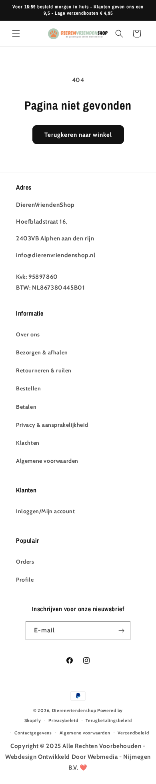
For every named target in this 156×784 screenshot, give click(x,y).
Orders (25, 561)
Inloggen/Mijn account (45, 511)
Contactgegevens (33, 733)
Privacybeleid (63, 720)
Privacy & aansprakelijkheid (52, 424)
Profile (25, 579)
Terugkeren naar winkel (78, 134)
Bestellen (28, 388)
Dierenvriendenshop (74, 710)
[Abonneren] (121, 630)
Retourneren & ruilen (44, 370)
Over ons (28, 334)
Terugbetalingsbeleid (109, 720)
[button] (16, 33)
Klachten (28, 442)
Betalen (26, 406)
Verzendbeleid (133, 733)
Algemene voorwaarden (47, 460)
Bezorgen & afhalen (42, 352)
